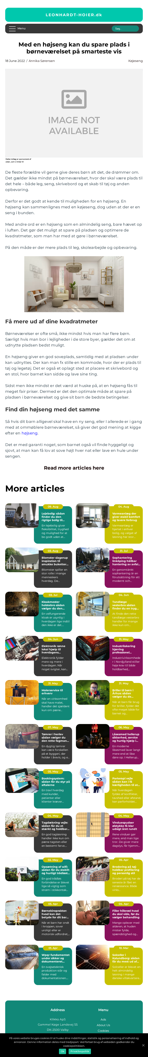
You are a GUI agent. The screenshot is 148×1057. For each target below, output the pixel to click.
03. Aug (53, 551)
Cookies (103, 1030)
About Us (103, 1025)
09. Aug (53, 506)
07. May (53, 727)
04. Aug (123, 506)
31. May (124, 639)
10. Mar (124, 948)
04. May (53, 815)
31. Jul (124, 551)
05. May (53, 771)
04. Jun (124, 595)
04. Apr (124, 904)
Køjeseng (135, 61)
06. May (124, 727)
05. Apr (124, 860)
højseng (30, 433)
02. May (53, 860)
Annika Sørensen (42, 61)
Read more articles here (74, 468)
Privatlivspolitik (80, 1051)
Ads (103, 1019)
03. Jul (53, 595)
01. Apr (53, 948)
